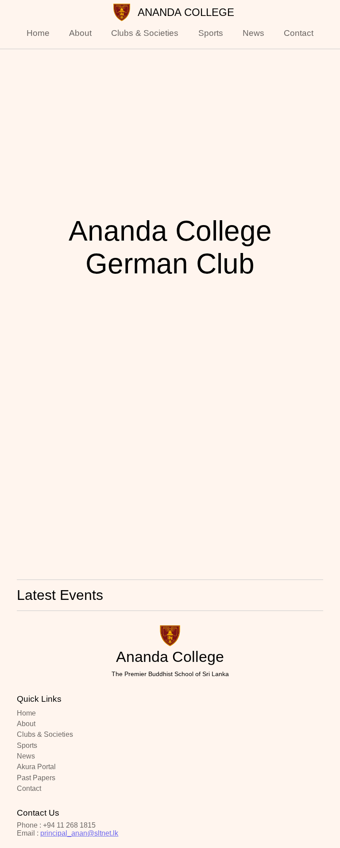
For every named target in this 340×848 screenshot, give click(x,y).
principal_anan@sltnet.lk (79, 833)
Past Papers (36, 778)
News (253, 33)
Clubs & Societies (144, 33)
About (80, 33)
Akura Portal (36, 766)
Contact (298, 33)
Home (38, 33)
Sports (210, 33)
